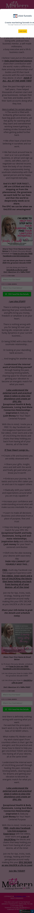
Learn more (22, 31)
